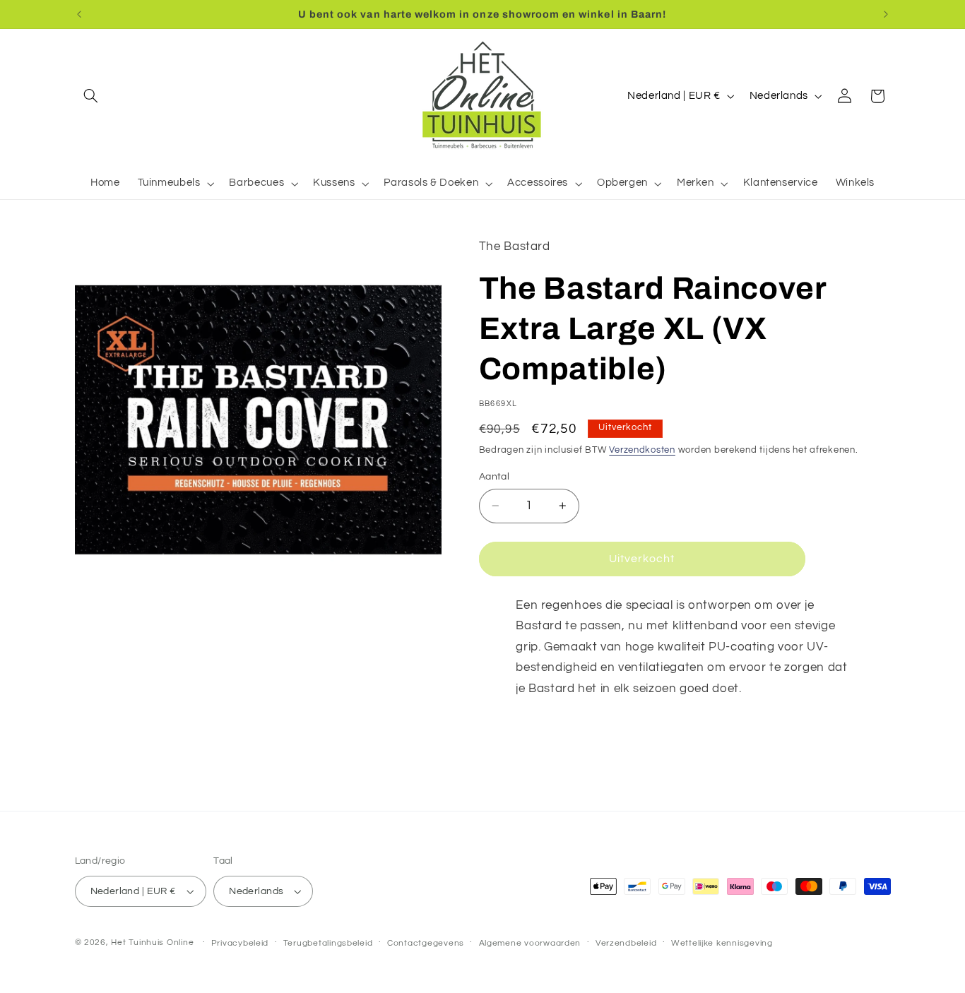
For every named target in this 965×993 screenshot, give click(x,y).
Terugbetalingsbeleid (328, 943)
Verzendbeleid (626, 943)
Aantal (494, 477)
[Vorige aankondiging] (79, 14)
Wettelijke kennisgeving (722, 943)
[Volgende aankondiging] (885, 14)
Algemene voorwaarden (530, 943)
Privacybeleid (240, 943)
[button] (91, 96)
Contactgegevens (425, 943)
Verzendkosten (642, 450)
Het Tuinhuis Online (152, 942)
